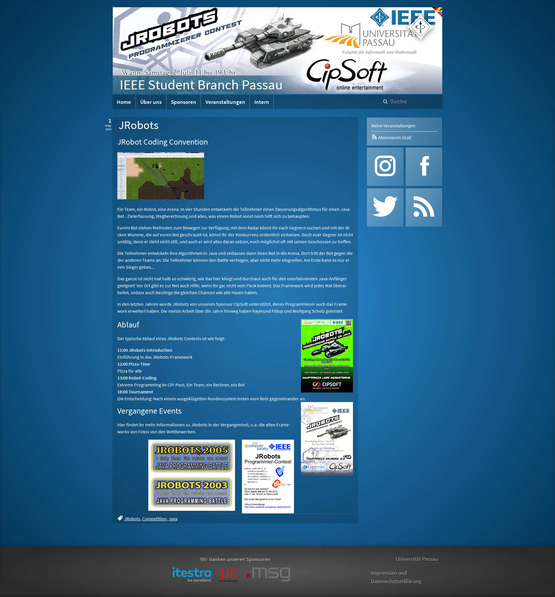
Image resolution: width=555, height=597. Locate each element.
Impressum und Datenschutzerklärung (396, 577)
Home (124, 101)
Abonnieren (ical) (394, 137)
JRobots (132, 519)
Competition (154, 519)
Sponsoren (183, 101)
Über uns (151, 101)
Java (173, 519)
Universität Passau (417, 558)
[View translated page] (437, 12)
